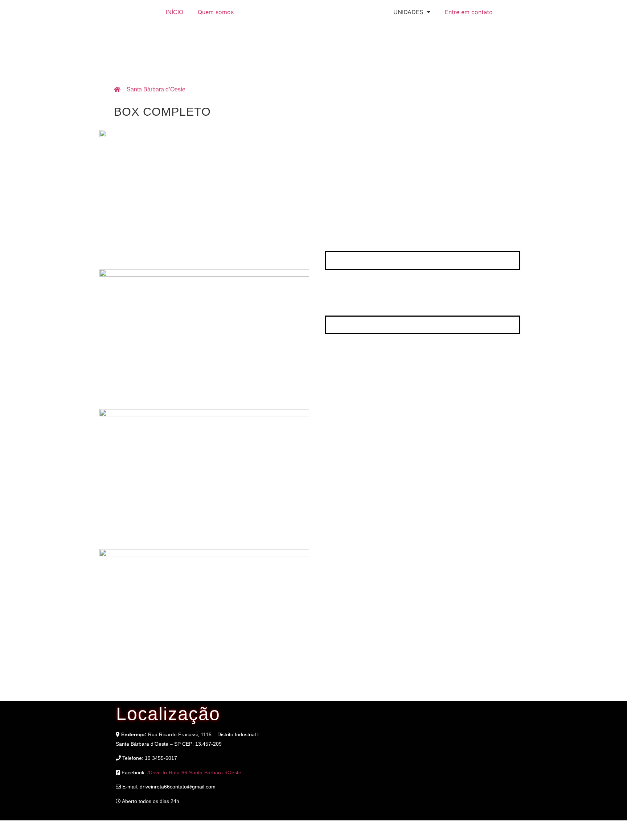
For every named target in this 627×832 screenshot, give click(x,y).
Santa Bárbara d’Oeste (156, 89)
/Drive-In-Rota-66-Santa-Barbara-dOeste (194, 772)
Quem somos (216, 12)
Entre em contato (469, 12)
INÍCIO (174, 12)
